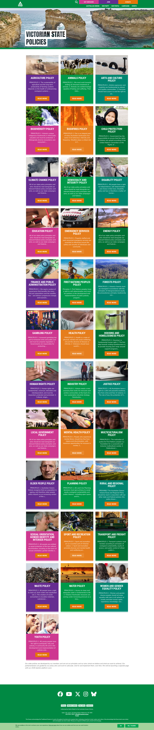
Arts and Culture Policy (111, 79)
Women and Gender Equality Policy (111, 587)
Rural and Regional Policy (112, 485)
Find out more (52, 725)
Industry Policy (77, 384)
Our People (115, 6)
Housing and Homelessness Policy (112, 334)
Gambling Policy (42, 333)
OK (121, 726)
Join (108, 2)
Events (134, 6)
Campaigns (125, 6)
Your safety (82, 705)
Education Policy (42, 231)
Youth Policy (42, 636)
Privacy (63, 705)
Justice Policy (111, 384)
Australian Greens (92, 6)
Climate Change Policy (42, 180)
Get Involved (89, 2)
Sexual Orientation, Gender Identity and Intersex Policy (42, 537)
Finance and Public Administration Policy (42, 283)
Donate (128, 2)
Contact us (90, 705)
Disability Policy (112, 180)
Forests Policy (112, 282)
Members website (72, 705)
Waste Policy (42, 586)
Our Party (105, 6)
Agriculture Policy (42, 78)
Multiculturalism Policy (111, 434)
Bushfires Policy (77, 129)
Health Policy (77, 333)
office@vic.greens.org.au (81, 714)
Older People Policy (42, 483)
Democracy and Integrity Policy (77, 181)
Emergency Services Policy (77, 232)
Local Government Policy (42, 434)
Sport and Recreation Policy (77, 536)
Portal (77, 716)
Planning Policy (77, 483)
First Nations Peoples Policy (77, 283)
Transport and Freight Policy (112, 536)
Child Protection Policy (111, 130)
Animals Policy (77, 78)
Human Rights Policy (42, 384)
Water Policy (77, 586)
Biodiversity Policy (42, 129)
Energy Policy (111, 231)
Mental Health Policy (77, 432)
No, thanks (132, 726)
